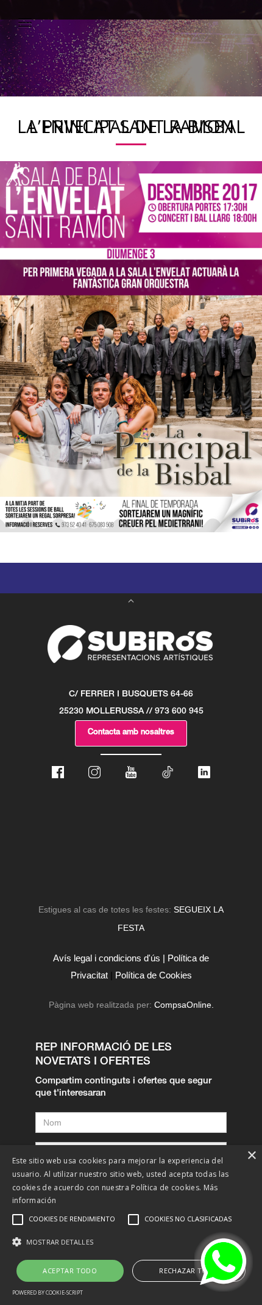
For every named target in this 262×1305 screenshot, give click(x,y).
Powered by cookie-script (47, 1292)
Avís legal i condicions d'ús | (109, 958)
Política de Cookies (153, 975)
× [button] (251, 1155)
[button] (131, 1242)
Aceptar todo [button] (70, 1270)
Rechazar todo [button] (188, 1270)
